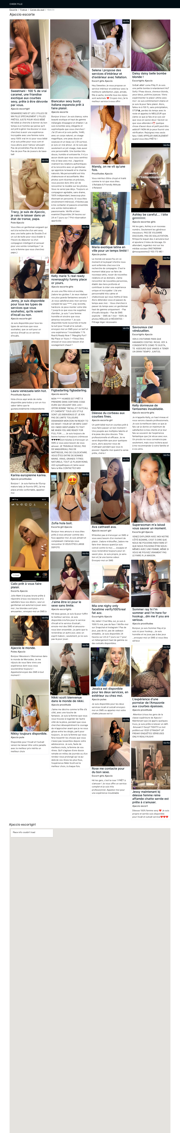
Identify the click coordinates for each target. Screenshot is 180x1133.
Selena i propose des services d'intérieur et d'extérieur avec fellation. (109, 73)
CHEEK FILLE (16, 4)
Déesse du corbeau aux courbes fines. (108, 414)
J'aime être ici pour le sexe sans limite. (66, 603)
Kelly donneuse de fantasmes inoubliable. (148, 407)
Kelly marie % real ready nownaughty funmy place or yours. (69, 279)
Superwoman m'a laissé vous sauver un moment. (149, 526)
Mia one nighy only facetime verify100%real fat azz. (109, 609)
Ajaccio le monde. (23, 648)
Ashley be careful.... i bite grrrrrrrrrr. (150, 216)
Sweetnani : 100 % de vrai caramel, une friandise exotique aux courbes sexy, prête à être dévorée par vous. (29, 98)
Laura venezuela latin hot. (29, 391)
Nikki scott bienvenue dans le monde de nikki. (67, 699)
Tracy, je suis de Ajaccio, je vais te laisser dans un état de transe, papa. (28, 215)
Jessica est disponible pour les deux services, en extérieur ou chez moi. (110, 692)
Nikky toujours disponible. (29, 733)
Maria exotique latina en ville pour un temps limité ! (110, 248)
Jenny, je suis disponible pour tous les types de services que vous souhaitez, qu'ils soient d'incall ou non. (28, 308)
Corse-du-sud (37, 9)
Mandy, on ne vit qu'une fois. (108, 168)
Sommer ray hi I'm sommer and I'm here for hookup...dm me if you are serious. (150, 615)
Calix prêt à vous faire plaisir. (26, 585)
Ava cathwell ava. (104, 527)
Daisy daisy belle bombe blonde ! (149, 75)
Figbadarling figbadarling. (69, 390)
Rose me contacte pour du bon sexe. (108, 770)
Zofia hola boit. (62, 523)
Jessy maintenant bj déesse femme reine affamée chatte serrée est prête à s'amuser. (150, 797)
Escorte (13, 9)
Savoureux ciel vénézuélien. (142, 328)
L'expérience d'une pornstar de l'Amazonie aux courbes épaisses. (148, 702)
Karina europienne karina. (28, 475)
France (23, 9)
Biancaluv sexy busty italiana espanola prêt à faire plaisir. (67, 104)
